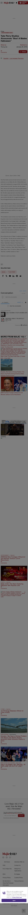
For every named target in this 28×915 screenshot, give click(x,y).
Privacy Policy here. (17, 897)
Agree (14, 900)
